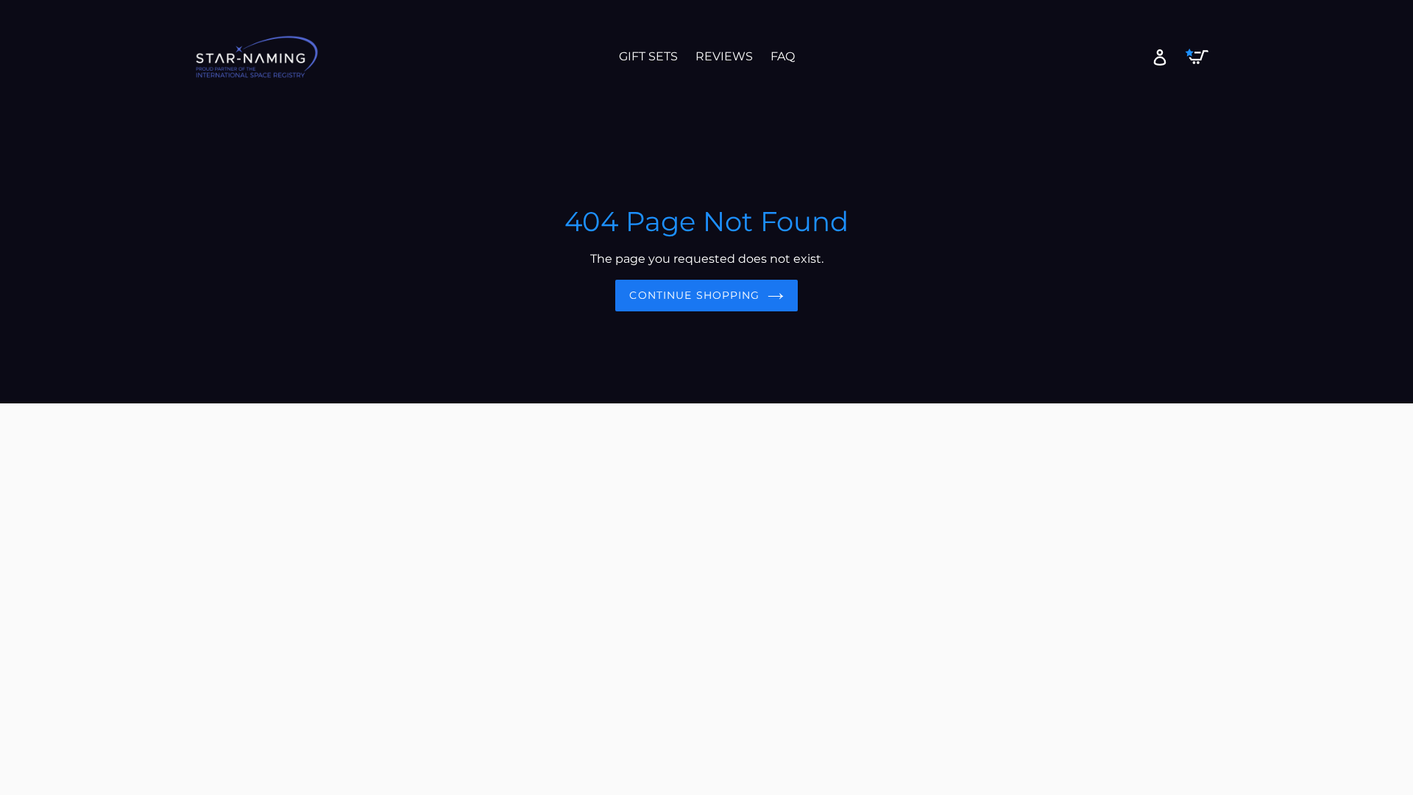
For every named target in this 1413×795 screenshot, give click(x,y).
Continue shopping (694, 295)
